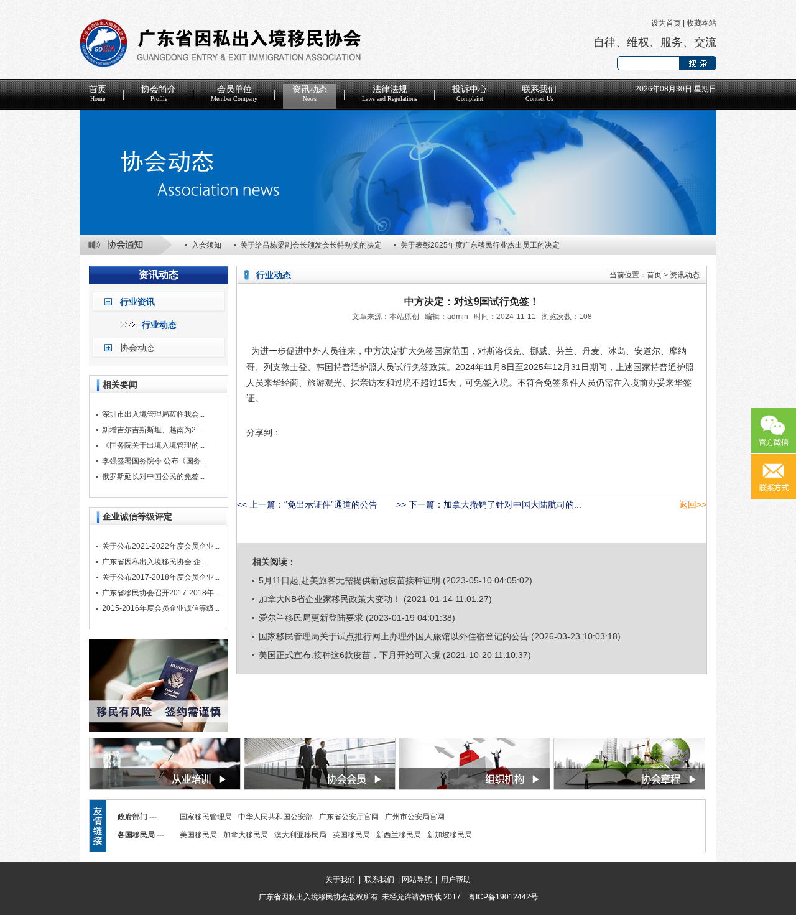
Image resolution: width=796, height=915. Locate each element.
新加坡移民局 (449, 834)
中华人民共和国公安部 (275, 816)
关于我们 (340, 879)
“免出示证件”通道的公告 (330, 504)
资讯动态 (309, 93)
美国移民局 (198, 834)
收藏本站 (701, 23)
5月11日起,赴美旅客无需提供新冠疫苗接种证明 (349, 580)
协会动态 (137, 348)
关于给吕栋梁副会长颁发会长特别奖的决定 (311, 245)
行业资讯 (137, 302)
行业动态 (159, 325)
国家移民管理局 (206, 816)
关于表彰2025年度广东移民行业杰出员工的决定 (480, 245)
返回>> (692, 504)
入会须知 (206, 245)
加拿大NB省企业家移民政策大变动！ (330, 599)
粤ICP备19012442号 (503, 897)
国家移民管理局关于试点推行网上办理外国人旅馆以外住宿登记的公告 (394, 636)
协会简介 (158, 93)
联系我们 (539, 93)
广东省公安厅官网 (349, 816)
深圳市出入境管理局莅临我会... (153, 414)
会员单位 (234, 93)
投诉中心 (469, 93)
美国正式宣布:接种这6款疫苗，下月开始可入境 (349, 655)
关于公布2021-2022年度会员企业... (161, 546)
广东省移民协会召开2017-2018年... (161, 592)
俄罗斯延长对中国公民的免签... (153, 476)
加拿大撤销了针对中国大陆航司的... (512, 504)
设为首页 (666, 23)
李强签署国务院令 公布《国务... (154, 461)
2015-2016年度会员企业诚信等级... (161, 608)
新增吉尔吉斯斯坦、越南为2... (151, 429)
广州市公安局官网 (415, 816)
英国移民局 (351, 834)
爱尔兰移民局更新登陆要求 (311, 618)
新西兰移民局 (398, 834)
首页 (97, 93)
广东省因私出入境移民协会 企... (154, 561)
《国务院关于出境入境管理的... (153, 445)
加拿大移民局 (245, 834)
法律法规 (389, 93)
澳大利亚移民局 (300, 834)
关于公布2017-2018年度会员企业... (161, 577)
